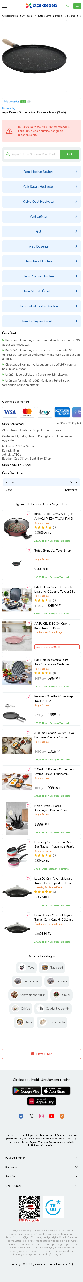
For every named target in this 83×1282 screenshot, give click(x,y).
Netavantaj (11, 101)
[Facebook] (21, 1116)
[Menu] (5, 6)
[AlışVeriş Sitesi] (77, 6)
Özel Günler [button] (13, 1186)
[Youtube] (52, 1116)
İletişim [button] (10, 1176)
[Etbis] (29, 1209)
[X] (31, 1116)
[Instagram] (41, 1116)
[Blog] (62, 1116)
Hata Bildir (43, 1054)
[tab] (41, 1158)
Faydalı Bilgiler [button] (15, 1158)
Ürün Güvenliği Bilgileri (67, 423)
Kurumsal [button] (11, 1167)
